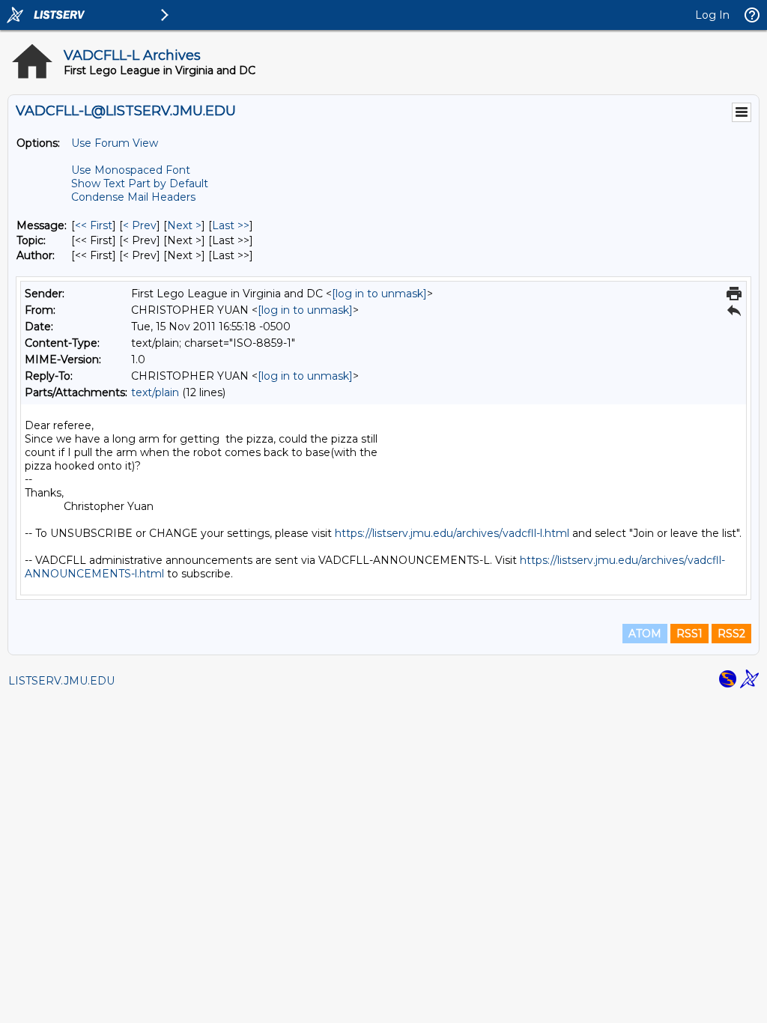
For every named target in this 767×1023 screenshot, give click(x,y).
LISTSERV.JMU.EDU (61, 680)
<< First (93, 225)
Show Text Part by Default (139, 183)
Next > (184, 225)
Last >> (230, 225)
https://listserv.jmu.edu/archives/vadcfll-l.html (452, 533)
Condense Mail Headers (133, 197)
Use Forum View (114, 143)
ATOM (644, 633)
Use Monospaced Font (130, 170)
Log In (712, 15)
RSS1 (689, 633)
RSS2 (731, 633)
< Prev (140, 225)
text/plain (155, 392)
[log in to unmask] (379, 293)
